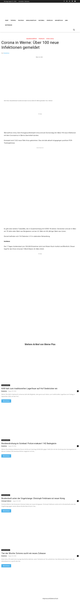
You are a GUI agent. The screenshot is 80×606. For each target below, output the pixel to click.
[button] (74, 29)
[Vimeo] (72, 1)
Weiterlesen (6, 401)
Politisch (41, 39)
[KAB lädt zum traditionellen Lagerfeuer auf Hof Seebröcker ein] (40, 367)
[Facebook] (64, 1)
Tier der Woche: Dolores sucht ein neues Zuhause (23, 553)
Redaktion (6, 53)
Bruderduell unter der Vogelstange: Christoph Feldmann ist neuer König (33, 498)
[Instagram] (67, 1)
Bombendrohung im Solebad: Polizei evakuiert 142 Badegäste (28, 443)
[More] (36, 106)
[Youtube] (75, 1)
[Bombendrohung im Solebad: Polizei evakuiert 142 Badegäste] (40, 422)
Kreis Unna (50, 39)
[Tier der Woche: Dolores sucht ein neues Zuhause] (40, 531)
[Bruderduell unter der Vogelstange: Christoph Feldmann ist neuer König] (40, 477)
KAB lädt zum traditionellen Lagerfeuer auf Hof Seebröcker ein (29, 388)
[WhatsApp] (31, 106)
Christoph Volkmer (6, 501)
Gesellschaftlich (31, 39)
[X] (69, 1)
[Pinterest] (27, 106)
